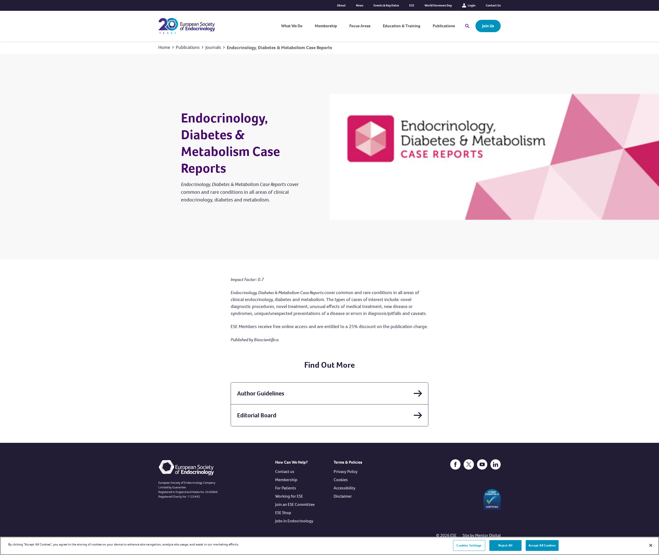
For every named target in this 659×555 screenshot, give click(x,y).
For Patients (285, 488)
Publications (444, 26)
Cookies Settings (468, 545)
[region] (329, 546)
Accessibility (344, 488)
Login (471, 5)
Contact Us (493, 5)
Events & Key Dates (386, 5)
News (359, 5)
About (341, 5)
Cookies (341, 479)
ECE (411, 5)
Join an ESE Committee (295, 504)
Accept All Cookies (542, 545)
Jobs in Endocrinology (294, 521)
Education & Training (401, 26)
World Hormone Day (438, 5)
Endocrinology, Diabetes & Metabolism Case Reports (279, 48)
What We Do (291, 26)
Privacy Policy (346, 471)
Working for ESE (289, 496)
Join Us (488, 26)
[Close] (650, 545)
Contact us (284, 471)
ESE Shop (283, 512)
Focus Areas (359, 26)
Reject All (505, 545)
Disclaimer (343, 496)
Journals (213, 47)
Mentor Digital (488, 535)
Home (164, 47)
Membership (326, 26)
